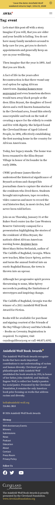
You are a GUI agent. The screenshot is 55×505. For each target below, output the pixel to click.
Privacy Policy (10, 458)
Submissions (9, 433)
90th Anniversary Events (15, 425)
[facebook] (5, 473)
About (6, 447)
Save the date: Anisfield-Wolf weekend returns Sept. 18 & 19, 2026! (27, 4)
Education (8, 444)
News (5, 436)
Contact (7, 451)
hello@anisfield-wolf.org (16, 402)
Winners (7, 429)
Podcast (7, 440)
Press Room (9, 455)
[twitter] (12, 473)
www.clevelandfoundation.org (19, 498)
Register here (28, 244)
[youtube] (21, 472)
